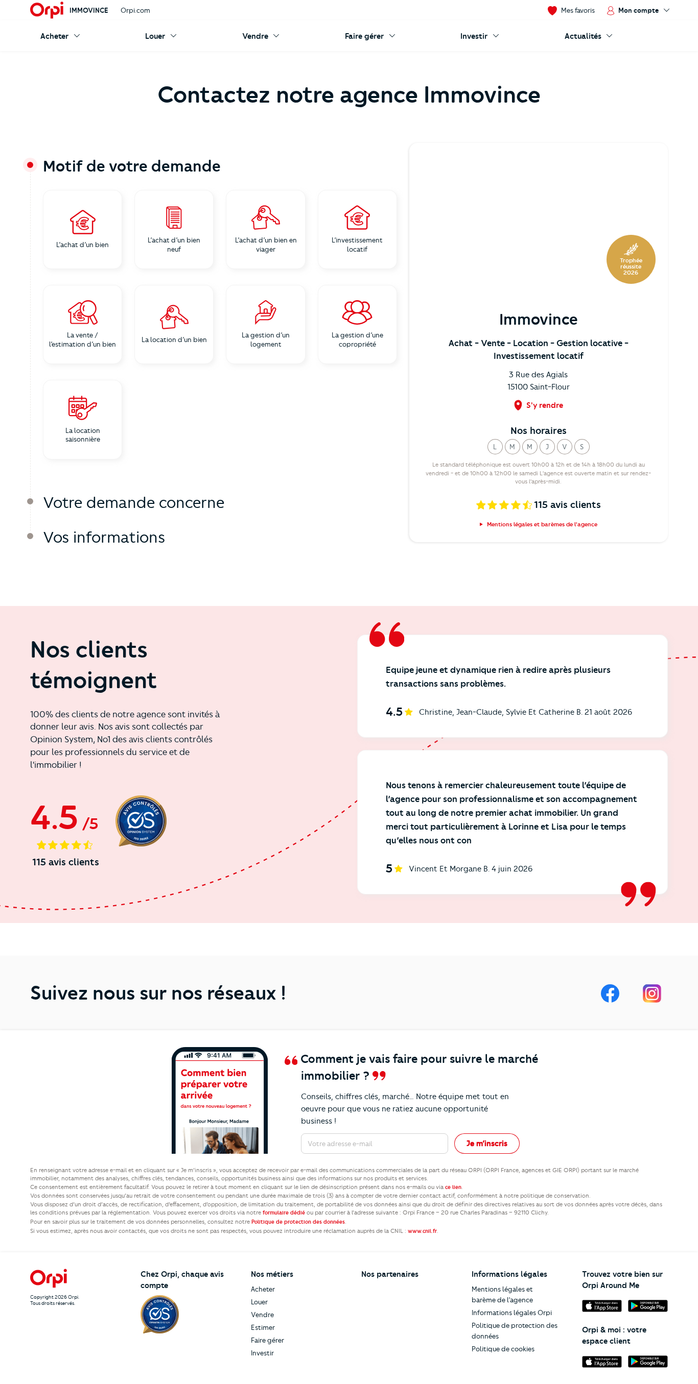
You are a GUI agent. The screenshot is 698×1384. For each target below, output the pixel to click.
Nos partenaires (389, 1274)
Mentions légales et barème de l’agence (502, 1294)
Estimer (263, 1327)
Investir (262, 1353)
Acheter (263, 1289)
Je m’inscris (487, 1143)
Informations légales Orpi (512, 1312)
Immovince (88, 10)
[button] (495, 446)
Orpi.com (135, 10)
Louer (259, 1302)
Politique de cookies (503, 1349)
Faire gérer (267, 1340)
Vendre (262, 1314)
